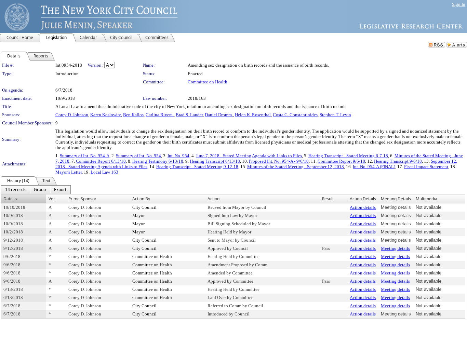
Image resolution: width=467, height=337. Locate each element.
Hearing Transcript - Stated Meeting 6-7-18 (348, 155)
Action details (363, 207)
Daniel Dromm (219, 114)
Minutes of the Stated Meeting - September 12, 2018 (295, 166)
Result (328, 199)
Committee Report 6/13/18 (101, 161)
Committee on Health (207, 81)
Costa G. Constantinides (295, 114)
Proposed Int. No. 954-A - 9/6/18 (279, 161)
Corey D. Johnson (71, 114)
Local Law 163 (104, 172)
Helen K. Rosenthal (253, 114)
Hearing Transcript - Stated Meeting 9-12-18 (197, 166)
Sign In (458, 4)
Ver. (52, 199)
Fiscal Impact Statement (426, 166)
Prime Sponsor (82, 199)
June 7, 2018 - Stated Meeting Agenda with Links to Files (249, 155)
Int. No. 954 (178, 155)
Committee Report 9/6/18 (341, 161)
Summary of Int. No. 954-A (84, 155)
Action (213, 199)
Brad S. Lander (189, 114)
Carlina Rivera (160, 114)
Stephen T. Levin (335, 114)
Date (8, 199)
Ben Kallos (133, 114)
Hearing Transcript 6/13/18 (215, 161)
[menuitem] (15, 190)
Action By (141, 199)
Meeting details (395, 248)
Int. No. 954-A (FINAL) (374, 166)
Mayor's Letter (68, 172)
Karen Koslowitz (105, 114)
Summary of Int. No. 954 (138, 155)
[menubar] (36, 189)
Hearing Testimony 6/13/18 (157, 161)
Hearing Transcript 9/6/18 (398, 161)
